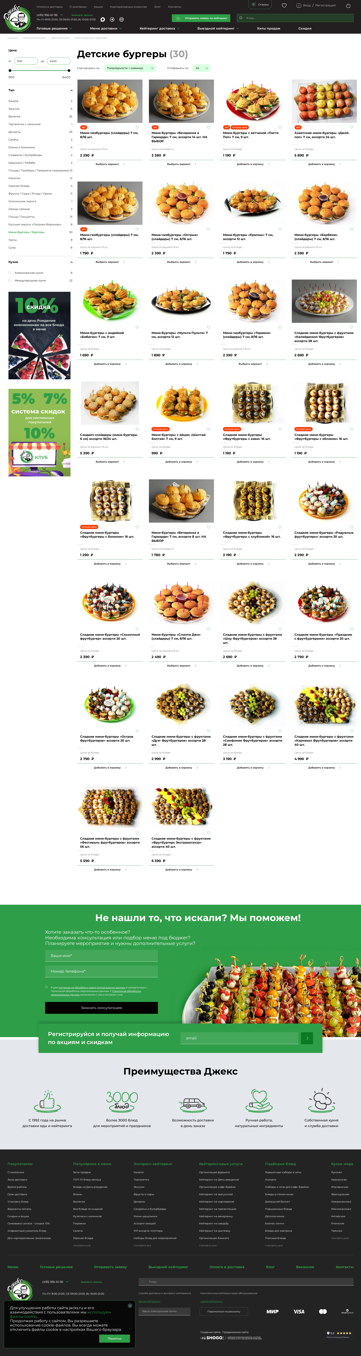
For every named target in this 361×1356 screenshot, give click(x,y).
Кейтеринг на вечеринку (216, 1216)
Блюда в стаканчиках (279, 1194)
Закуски (14, 108)
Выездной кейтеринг (216, 28)
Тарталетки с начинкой (24, 124)
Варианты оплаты (19, 1208)
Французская (340, 1194)
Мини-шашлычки (145, 1216)
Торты (12, 240)
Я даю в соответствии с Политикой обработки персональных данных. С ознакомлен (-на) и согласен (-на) (99, 991)
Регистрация (325, 5)
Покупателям (20, 1164)
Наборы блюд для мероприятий (155, 1238)
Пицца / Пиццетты (21, 216)
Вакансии (305, 1267)
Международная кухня (30, 280)
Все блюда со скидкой (88, 1208)
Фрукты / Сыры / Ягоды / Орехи (30, 193)
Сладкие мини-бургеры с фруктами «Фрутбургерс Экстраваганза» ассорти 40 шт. (181, 842)
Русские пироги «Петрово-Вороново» (34, 224)
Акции (98, 6)
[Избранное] (284, 5)
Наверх (3, 339)
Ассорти (270, 1179)
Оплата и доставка (49, 6)
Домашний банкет (277, 1201)
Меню (13, 1267)
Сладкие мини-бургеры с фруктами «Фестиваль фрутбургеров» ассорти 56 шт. (110, 842)
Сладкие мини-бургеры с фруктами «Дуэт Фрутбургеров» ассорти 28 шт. (181, 740)
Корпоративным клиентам (128, 6)
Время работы (17, 1186)
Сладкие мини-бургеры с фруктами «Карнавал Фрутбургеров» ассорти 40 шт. (323, 740)
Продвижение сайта (235, 1332)
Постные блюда (275, 1238)
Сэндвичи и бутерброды (150, 1208)
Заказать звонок (82, 15)
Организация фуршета (214, 1172)
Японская (337, 1223)
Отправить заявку (110, 1267)
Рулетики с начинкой (87, 1216)
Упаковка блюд (18, 1201)
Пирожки (79, 1223)
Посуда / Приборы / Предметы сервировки (39, 170)
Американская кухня (29, 272)
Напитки (14, 178)
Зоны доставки (17, 1179)
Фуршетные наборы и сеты (283, 1172)
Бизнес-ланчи (274, 1223)
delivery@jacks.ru (149, 1301)
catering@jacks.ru (211, 1301)
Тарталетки (141, 1179)
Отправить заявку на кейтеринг (206, 18)
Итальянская (339, 1186)
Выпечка (14, 116)
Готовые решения (52, 28)
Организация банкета (214, 1238)
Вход (307, 5)
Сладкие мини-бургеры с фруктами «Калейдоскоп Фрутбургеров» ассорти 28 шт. (323, 337)
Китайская (338, 1216)
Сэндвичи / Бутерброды (25, 155)
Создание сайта (210, 1332)
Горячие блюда (18, 186)
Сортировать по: (88, 68)
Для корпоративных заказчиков (29, 1238)
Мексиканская (341, 1208)
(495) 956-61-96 (47, 15)
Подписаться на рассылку (223, 1311)
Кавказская (339, 1179)
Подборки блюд (280, 1164)
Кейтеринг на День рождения (219, 1179)
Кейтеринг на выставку (214, 1230)
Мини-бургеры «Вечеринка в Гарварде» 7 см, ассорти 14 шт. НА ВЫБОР (179, 137)
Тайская (336, 1230)
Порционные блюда (278, 1208)
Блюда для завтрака (278, 1230)
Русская (336, 1172)
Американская (341, 1201)
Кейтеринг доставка (157, 28)
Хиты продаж (268, 28)
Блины (77, 1194)
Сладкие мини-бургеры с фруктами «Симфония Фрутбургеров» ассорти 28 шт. (252, 740)
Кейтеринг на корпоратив (216, 1201)
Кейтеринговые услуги (221, 1164)
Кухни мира (342, 1164)
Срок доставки (17, 1194)
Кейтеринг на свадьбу (214, 1223)
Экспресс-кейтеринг (153, 1164)
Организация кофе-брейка (217, 1186)
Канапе (13, 101)
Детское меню (274, 1216)
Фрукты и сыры (144, 1194)
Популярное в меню (92, 1164)
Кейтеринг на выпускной (216, 1194)
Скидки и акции (18, 1216)
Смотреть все (82, 1245)
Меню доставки (103, 28)
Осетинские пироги (22, 201)
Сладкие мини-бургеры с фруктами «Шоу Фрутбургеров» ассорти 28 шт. (252, 639)
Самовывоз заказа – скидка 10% (29, 1223)
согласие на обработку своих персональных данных (92, 987)
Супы (12, 247)
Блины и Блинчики (21, 147)
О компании (78, 6)
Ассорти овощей (145, 1223)
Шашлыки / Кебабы (21, 162)
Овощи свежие (19, 209)
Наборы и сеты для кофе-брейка (287, 1186)
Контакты (174, 6)
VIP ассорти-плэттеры (148, 1230)
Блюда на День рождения (90, 1186)
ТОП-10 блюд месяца (87, 1179)
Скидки (305, 28)
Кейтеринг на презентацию (217, 1208)
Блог (157, 6)
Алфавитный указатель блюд (27, 1230)
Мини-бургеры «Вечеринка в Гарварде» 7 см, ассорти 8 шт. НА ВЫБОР (179, 537)
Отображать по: (178, 68)
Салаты (13, 139)
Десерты (14, 132)
